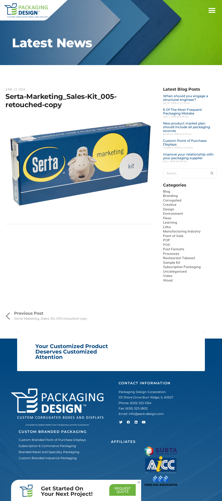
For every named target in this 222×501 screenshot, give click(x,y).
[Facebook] (128, 422)
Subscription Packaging (182, 267)
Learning (170, 222)
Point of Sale (173, 236)
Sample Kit (171, 263)
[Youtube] (143, 422)
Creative (169, 205)
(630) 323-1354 (140, 403)
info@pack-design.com (146, 414)
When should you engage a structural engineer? (185, 98)
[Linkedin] (136, 422)
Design (168, 209)
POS (166, 245)
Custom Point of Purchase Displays (185, 142)
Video (167, 276)
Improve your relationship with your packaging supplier (188, 156)
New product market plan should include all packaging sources (186, 127)
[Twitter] (121, 422)
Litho (167, 227)
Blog (166, 191)
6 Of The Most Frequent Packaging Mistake (182, 111)
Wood (168, 280)
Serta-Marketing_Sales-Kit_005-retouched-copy (60, 100)
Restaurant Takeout (179, 258)
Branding (170, 196)
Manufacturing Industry (182, 231)
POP (166, 240)
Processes (171, 254)
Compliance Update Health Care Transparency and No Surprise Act (57, 425)
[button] (212, 10)
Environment (173, 214)
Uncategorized (175, 271)
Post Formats (173, 249)
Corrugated (172, 200)
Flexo (167, 218)
